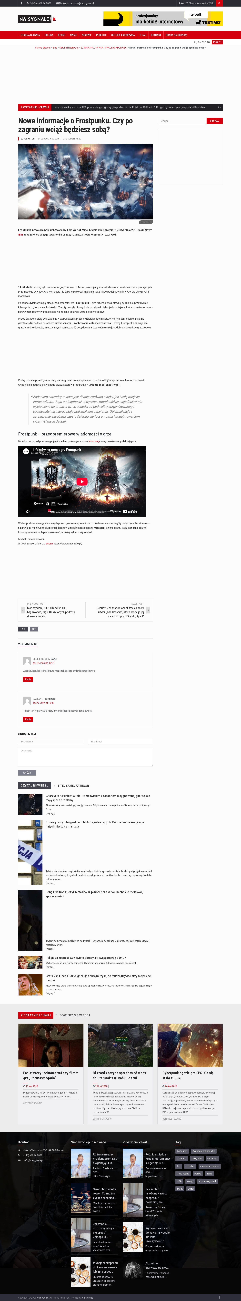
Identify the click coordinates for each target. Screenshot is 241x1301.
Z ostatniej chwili (207, 1181)
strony (49, 543)
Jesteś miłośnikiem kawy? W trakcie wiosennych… (155, 1211)
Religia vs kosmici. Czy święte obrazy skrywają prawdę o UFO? (86, 957)
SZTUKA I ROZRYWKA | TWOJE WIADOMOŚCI (104, 47)
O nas (143, 35)
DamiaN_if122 (41, 699)
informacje (94, 441)
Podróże (101, 35)
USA (179, 1181)
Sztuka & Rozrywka (123, 35)
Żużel (191, 1188)
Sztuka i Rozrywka (69, 47)
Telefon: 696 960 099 (40, 3)
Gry (34, 629)
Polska (49, 35)
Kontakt (156, 35)
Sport (61, 35)
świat (180, 1188)
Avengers (182, 1151)
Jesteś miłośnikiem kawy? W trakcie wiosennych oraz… (103, 1246)
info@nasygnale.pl (33, 1160)
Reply (28, 679)
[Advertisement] (120, 74)
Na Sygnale (43, 1297)
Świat (73, 35)
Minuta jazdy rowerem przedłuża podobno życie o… (104, 1207)
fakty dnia (197, 1158)
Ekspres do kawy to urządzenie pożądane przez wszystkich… (104, 1281)
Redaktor (29, 139)
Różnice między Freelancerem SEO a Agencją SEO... (105, 1159)
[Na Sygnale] (43, 19)
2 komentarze (73, 139)
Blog (55, 47)
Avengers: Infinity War (203, 1151)
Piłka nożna (183, 1173)
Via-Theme (87, 1297)
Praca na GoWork (176, 35)
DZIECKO (181, 1158)
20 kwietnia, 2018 (50, 139)
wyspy (190, 1181)
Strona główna (30, 35)
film (20, 234)
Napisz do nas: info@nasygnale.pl (76, 3)
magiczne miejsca (209, 1166)
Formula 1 (212, 1158)
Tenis (209, 1173)
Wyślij (27, 772)
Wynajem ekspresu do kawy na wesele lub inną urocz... (105, 1267)
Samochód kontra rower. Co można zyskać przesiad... (104, 1194)
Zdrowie (86, 35)
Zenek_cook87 (41, 659)
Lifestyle (190, 1166)
